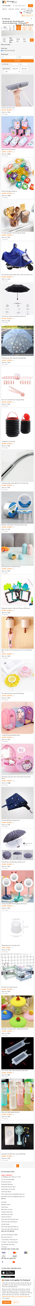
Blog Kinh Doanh (5, 1204)
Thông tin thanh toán (6, 1212)
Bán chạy (24, 40)
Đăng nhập (30, 10)
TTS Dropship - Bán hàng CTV (9, 1239)
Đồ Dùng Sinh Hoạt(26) (9, 50)
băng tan (4, 9)
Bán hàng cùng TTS (28, 15)
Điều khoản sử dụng (6, 1209)
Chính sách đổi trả (6, 1191)
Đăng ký (29, 12)
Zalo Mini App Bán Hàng (7, 1244)
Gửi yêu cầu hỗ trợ (6, 1182)
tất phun (17, 9)
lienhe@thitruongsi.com (18, 1194)
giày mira (23, 9)
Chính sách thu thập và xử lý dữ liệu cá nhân (15, 1296)
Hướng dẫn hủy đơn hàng (8, 1186)
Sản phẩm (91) (11, 40)
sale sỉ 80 (30, 9)
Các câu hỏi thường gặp (7, 1179)
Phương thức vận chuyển (8, 1189)
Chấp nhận (6, 1302)
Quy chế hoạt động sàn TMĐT (9, 1234)
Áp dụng (17, 60)
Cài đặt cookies (5, 1224)
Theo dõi (24, 28)
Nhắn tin (18, 28)
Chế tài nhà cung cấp (7, 1214)
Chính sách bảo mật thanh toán (9, 1219)
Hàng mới (18, 40)
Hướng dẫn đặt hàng (6, 1184)
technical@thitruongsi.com (17, 1196)
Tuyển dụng (4, 1207)
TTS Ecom (4, 1247)
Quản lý (15, 1302)
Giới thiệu (4, 40)
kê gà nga (11, 9)
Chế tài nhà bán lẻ (6, 1217)
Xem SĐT (30, 28)
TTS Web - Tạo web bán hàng (9, 1242)
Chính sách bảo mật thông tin (9, 1221)
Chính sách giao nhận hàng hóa (10, 1229)
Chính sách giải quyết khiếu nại (9, 1226)
